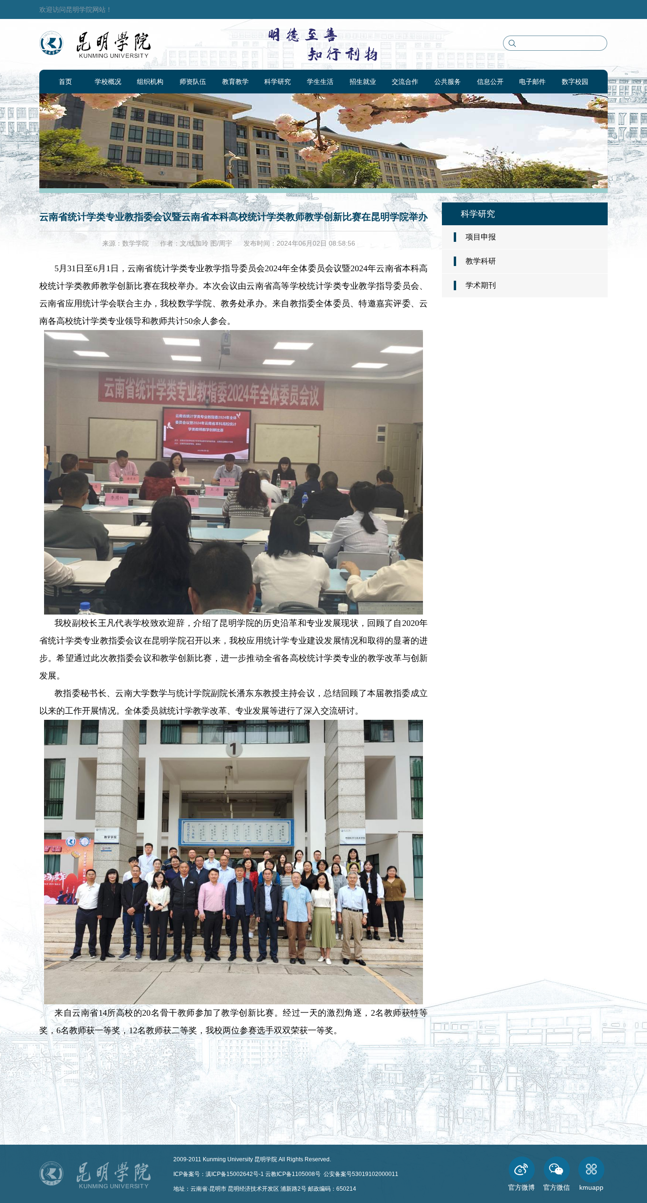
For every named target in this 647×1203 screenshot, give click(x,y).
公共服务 (447, 81)
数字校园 (575, 81)
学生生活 (320, 81)
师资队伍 (193, 81)
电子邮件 (532, 81)
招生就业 (363, 81)
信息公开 (490, 81)
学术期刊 (481, 285)
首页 (65, 81)
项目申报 (481, 237)
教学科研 (481, 261)
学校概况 (108, 81)
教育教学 (235, 81)
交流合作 (405, 81)
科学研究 (277, 81)
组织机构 (150, 81)
